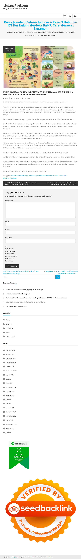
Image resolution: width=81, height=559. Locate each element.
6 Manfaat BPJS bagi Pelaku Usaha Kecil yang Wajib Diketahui (25, 302)
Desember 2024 (11, 387)
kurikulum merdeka (54, 102)
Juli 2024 (8, 400)
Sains (7, 332)
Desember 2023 (11, 412)
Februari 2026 (10, 350)
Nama (7, 221)
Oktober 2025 (10, 367)
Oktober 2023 (10, 420)
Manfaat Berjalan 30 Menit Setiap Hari (18, 294)
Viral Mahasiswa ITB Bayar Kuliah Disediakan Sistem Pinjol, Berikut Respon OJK (21, 183)
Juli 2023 (8, 432)
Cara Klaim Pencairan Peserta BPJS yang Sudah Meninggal (24, 290)
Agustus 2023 (10, 428)
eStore (32, 557)
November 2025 (11, 362)
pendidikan (63, 102)
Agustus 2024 (10, 395)
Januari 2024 (10, 408)
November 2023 (11, 416)
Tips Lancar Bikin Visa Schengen (16, 306)
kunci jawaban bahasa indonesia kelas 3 (36, 102)
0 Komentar (16, 98)
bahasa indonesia (10, 102)
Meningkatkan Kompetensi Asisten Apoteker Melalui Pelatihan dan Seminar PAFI (61, 183)
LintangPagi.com (15, 5)
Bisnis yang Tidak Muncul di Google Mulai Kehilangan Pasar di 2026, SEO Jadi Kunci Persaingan (36, 298)
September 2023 (11, 424)
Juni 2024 (8, 404)
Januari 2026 (10, 354)
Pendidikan (27, 98)
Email (7, 229)
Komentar (9, 201)
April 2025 (9, 383)
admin (6, 98)
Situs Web (8, 238)
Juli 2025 (8, 379)
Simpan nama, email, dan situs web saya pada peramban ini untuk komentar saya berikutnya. (11, 255)
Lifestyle (8, 324)
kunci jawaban (20, 102)
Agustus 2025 (10, 375)
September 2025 (11, 371)
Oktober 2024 (10, 391)
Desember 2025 (11, 358)
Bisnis (8, 320)
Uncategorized (10, 336)
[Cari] (57, 277)
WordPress (49, 557)
